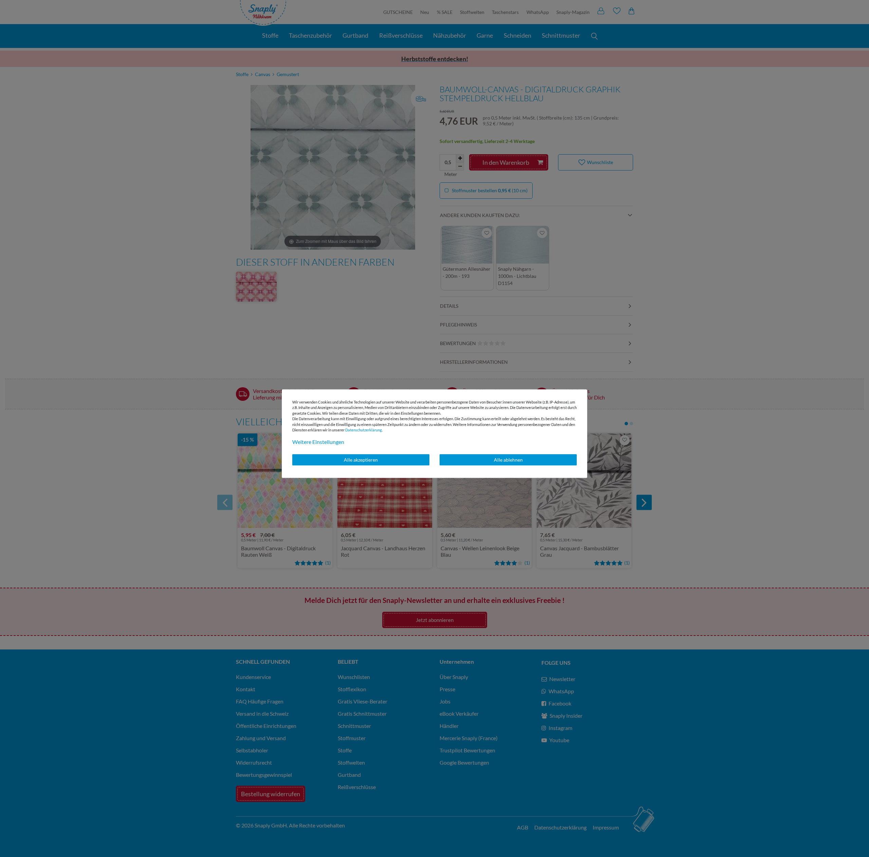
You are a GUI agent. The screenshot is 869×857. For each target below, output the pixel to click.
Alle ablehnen (508, 460)
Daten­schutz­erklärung (363, 430)
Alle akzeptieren (361, 460)
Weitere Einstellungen (318, 442)
